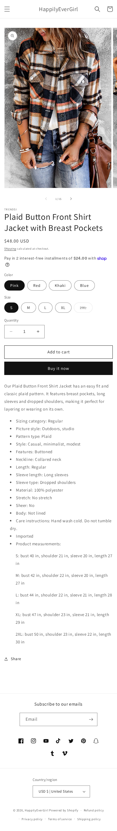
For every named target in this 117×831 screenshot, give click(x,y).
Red (37, 285)
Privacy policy (32, 819)
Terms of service (60, 819)
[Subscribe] (91, 719)
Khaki (60, 285)
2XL (86, 309)
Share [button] (16, 658)
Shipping (10, 248)
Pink (14, 285)
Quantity (11, 320)
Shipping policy (89, 819)
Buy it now (58, 368)
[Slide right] (71, 198)
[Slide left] (46, 198)
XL (63, 307)
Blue (84, 285)
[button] (7, 9)
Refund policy (94, 810)
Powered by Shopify (63, 810)
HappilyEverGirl (37, 810)
